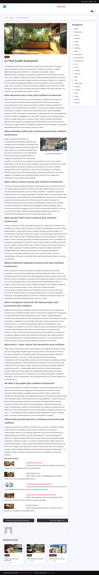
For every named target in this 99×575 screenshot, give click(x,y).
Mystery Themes (50, 572)
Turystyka (77, 90)
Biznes (76, 29)
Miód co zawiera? (32, 505)
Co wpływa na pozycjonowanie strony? (39, 484)
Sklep (76, 77)
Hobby (76, 41)
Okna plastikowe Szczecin (57, 559)
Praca (76, 64)
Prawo (76, 67)
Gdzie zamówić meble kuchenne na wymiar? (41, 494)
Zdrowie (76, 102)
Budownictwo (53, 555)
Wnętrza (7, 57)
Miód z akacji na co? (33, 473)
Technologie (78, 83)
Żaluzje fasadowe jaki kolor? (35, 559)
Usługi (76, 96)
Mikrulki (61, 6)
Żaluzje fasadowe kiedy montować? (11, 559)
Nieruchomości (79, 57)
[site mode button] (91, 11)
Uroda (76, 93)
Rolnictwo (77, 74)
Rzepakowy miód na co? (34, 462)
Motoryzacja (78, 54)
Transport (77, 86)
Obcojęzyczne (78, 61)
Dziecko (76, 35)
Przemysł (77, 70)
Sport (76, 80)
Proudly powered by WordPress (26, 572)
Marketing (77, 48)
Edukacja (77, 38)
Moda (76, 51)
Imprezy (76, 45)
